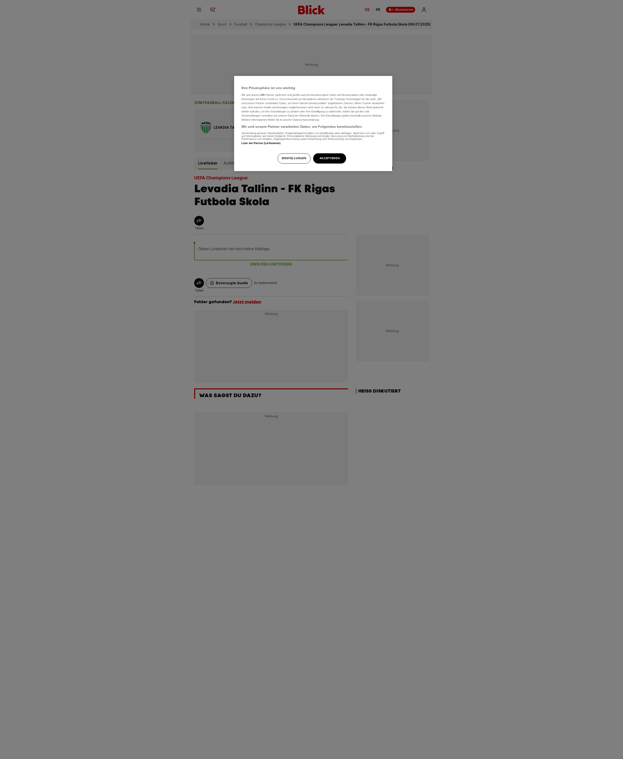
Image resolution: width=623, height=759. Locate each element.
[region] (313, 123)
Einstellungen (294, 158)
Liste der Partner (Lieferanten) (261, 143)
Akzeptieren (330, 158)
